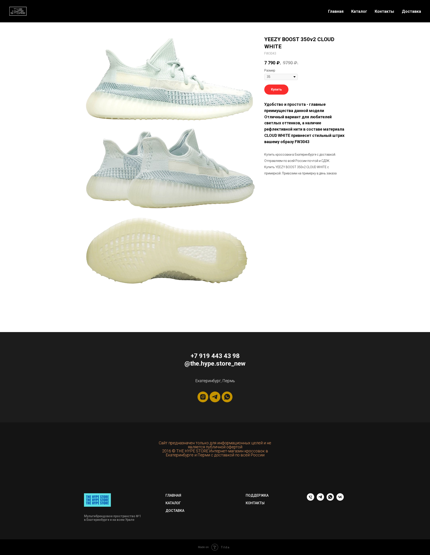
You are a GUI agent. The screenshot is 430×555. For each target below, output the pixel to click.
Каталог (359, 11)
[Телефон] (310, 499)
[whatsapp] (227, 397)
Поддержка (257, 495)
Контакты (384, 11)
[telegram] (215, 397)
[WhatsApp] (330, 499)
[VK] (340, 499)
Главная (336, 11)
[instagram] (203, 397)
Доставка (411, 11)
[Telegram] (320, 499)
